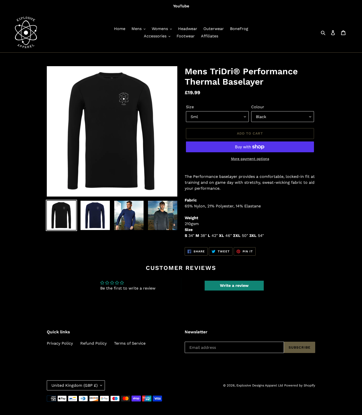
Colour (257, 107)
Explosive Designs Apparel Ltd (259, 385)
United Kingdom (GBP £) (74, 385)
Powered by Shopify (299, 385)
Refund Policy (93, 343)
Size (190, 107)
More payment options (250, 159)
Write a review (234, 285)
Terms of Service (130, 343)
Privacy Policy (60, 343)
